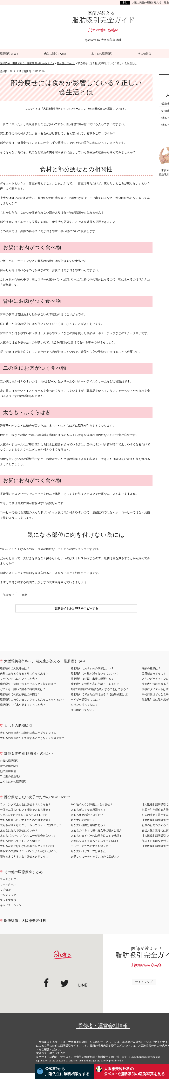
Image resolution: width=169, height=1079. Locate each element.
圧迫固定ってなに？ (83, 709)
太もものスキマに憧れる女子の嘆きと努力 (96, 830)
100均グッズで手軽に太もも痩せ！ (92, 804)
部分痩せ (8, 595)
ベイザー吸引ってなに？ (85, 699)
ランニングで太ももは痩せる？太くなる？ (25, 804)
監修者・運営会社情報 (103, 1025)
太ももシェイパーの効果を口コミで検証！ (96, 835)
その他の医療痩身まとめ (23, 872)
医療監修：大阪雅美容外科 (25, 921)
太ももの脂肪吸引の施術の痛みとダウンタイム (28, 732)
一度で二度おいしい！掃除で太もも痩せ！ (25, 809)
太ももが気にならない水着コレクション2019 (27, 846)
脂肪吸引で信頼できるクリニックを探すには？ (28, 683)
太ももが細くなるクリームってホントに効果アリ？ (31, 825)
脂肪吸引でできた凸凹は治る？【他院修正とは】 (100, 694)
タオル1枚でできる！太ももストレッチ (23, 814)
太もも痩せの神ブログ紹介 (87, 814)
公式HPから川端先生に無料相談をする (67, 1071)
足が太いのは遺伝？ (83, 819)
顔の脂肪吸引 (8, 771)
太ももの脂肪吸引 (102, 53)
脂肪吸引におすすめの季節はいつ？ (92, 668)
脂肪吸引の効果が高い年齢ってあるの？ (95, 683)
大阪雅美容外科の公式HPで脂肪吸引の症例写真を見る (134, 1071)
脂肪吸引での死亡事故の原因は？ (20, 694)
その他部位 (144, 53)
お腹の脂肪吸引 (9, 760)
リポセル (5, 889)
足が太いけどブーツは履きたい (89, 851)
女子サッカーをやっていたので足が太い (95, 856)
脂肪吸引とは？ (9, 53)
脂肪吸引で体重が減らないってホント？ (95, 673)
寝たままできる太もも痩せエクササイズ (24, 856)
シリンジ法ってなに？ (84, 704)
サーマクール (8, 884)
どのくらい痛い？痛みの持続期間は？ (23, 689)
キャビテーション (10, 905)
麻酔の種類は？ (151, 668)
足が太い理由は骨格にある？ (88, 825)
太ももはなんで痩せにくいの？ (19, 830)
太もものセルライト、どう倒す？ (20, 840)
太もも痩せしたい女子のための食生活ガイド (27, 819)
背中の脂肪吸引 (9, 766)
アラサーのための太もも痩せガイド (92, 846)
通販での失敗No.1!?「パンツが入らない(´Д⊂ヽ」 (29, 851)
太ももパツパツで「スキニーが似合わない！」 (28, 835)
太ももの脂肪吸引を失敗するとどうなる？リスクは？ (32, 738)
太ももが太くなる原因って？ (88, 809)
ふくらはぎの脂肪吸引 (13, 781)
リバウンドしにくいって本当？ (19, 678)
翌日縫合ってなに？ (154, 673)
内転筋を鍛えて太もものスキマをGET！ (95, 840)
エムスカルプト (9, 879)
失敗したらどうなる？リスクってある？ (24, 673)
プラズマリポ (8, 900)
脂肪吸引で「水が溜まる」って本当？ (23, 704)
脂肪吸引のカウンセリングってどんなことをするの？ (32, 699)
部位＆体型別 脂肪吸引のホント (29, 753)
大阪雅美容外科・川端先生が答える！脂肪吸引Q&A (44, 661)
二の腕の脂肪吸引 (10, 776)
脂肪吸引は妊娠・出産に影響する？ (92, 678)
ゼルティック (8, 894)
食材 (24, 595)
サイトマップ (144, 981)
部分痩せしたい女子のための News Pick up (37, 797)
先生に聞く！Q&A (55, 53)
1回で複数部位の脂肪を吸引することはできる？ (100, 689)
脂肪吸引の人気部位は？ (14, 668)
